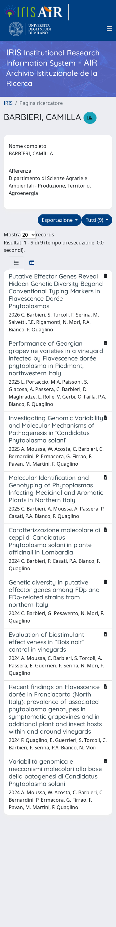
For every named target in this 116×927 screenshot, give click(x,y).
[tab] (16, 262)
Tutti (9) (95, 220)
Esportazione (58, 220)
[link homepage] (36, 12)
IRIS (8, 103)
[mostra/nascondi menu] (109, 29)
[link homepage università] (30, 28)
